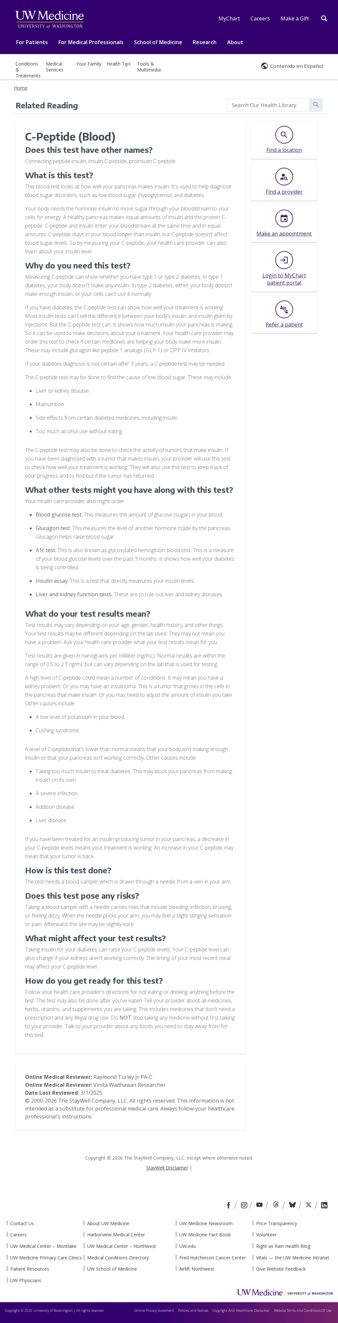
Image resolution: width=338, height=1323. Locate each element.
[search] (268, 105)
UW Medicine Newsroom (206, 1223)
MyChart (229, 18)
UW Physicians (25, 1280)
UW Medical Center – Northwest (121, 1246)
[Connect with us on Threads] (277, 1205)
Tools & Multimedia (149, 67)
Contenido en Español (296, 66)
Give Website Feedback (281, 1269)
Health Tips (119, 64)
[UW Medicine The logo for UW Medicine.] (49, 20)
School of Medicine (158, 42)
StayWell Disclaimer (167, 1168)
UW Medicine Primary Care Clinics (46, 1257)
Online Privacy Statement (154, 1310)
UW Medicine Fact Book (205, 1234)
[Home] (285, 1292)
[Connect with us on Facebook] (229, 1205)
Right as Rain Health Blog (283, 1246)
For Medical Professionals (90, 42)
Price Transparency (276, 1223)
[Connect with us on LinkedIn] (324, 1205)
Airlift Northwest (196, 1269)
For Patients (32, 42)
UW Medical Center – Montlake (43, 1246)
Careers (260, 18)
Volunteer (266, 1234)
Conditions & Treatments (28, 70)
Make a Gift (295, 18)
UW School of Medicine (112, 1269)
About (235, 42)
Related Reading (47, 105)
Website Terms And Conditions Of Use (302, 1310)
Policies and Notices (193, 1310)
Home (20, 88)
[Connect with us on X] (309, 1205)
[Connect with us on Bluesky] (293, 1205)
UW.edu (187, 1246)
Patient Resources (29, 1269)
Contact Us (22, 1223)
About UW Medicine (108, 1223)
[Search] (324, 17)
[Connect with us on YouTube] (260, 1205)
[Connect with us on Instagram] (245, 1205)
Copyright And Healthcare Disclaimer (241, 1310)
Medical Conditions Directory (118, 1257)
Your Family (88, 64)
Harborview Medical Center (116, 1234)
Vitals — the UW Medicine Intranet (292, 1257)
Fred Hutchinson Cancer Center (212, 1257)
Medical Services (54, 67)
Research (205, 42)
